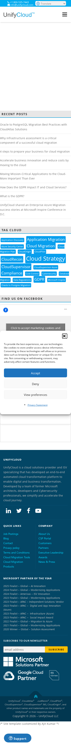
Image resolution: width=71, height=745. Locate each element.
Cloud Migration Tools (16, 557)
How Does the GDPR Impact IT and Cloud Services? (33, 187)
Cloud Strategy (45, 258)
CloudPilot (40, 251)
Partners (43, 548)
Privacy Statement (38, 405)
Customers (44, 543)
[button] (64, 336)
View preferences (35, 394)
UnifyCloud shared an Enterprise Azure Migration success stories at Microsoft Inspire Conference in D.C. (33, 209)
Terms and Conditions (16, 552)
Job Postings (10, 534)
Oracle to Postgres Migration (15, 285)
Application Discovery (12, 240)
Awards (42, 557)
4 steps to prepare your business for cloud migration (35, 151)
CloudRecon (11, 259)
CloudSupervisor (16, 266)
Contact (8, 543)
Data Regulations (22, 280)
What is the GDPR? (12, 196)
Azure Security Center (12, 246)
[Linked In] (8, 510)
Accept (35, 373)
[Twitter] (19, 510)
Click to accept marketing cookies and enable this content (35, 330)
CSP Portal (44, 538)
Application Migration (46, 239)
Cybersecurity (49, 273)
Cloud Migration (41, 245)
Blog (6, 538)
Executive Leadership (50, 552)
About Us (44, 534)
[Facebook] (28, 510)
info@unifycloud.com (21, 4)
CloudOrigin (25, 251)
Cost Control (32, 273)
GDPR (39, 279)
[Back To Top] (36, 696)
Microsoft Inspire (56, 280)
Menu (65, 14)
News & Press (46, 562)
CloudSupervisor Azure (45, 267)
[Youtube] (38, 510)
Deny (35, 384)
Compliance (11, 273)
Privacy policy (11, 548)
